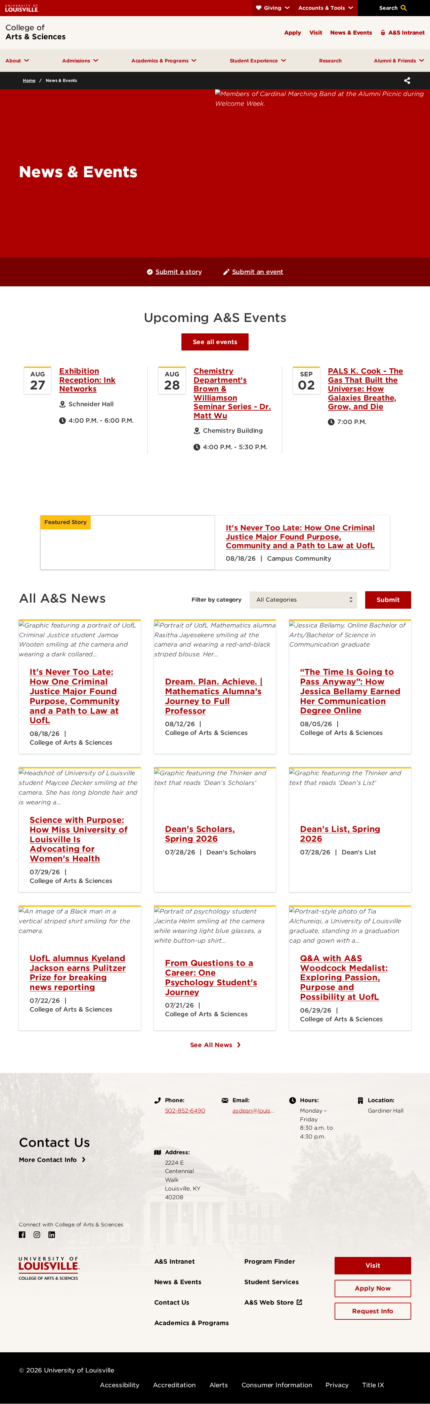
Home (29, 80)
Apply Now (373, 1288)
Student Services (271, 1281)
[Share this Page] (405, 80)
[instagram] (37, 1234)
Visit (373, 1265)
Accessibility (119, 1385)
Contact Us (171, 1302)
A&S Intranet (174, 1261)
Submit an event (258, 271)
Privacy (337, 1385)
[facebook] (22, 1234)
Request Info (372, 1311)
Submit (388, 599)
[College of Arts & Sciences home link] (49, 1267)
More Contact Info (49, 1159)
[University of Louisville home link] (22, 7)
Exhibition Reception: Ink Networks (87, 380)
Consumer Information (277, 1385)
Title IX (373, 1385)
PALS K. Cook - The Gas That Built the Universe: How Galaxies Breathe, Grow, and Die (365, 389)
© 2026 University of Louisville (66, 1370)
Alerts (218, 1385)
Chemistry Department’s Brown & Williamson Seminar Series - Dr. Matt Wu (232, 393)
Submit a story (179, 271)
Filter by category (216, 599)
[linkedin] (51, 1234)
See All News (212, 1044)
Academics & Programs (191, 1322)
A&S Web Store (269, 1302)
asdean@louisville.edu (254, 1110)
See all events (215, 341)
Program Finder (269, 1261)
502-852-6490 (185, 1110)
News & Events (178, 1281)
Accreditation (174, 1385)
